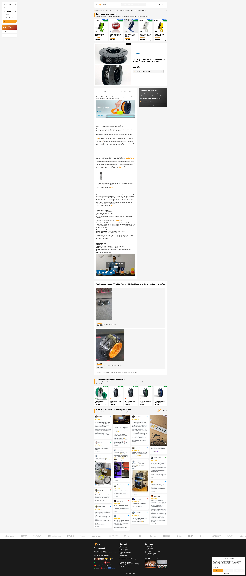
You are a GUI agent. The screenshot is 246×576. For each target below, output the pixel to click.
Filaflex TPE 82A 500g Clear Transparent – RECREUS (145, 35)
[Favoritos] (160, 4)
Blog (120, 546)
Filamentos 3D (9, 7)
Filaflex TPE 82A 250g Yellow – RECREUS (159, 35)
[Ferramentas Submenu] (15, 11)
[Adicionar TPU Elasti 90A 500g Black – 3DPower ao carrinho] (121, 398)
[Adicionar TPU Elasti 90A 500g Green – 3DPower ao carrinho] (151, 398)
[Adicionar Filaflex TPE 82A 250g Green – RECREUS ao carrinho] (106, 31)
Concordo (116, 266)
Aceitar (218, 570)
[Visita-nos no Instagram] (157, 558)
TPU (98, 138)
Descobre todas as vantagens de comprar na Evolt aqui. (150, 105)
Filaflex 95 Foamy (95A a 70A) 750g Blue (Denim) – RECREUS (130, 35)
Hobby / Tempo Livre (10, 17)
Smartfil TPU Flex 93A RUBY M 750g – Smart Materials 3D (115, 35)
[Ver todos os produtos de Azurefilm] (137, 53)
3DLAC (101, 184)
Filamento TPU (115, 10)
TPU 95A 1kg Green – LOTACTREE (99, 402)
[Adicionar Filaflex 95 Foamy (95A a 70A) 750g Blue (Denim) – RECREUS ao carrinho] (136, 31)
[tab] (105, 91)
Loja (96, 10)
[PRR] (104, 568)
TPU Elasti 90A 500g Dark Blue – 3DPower (160, 402)
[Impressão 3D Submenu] (15, 4)
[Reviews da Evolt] (104, 559)
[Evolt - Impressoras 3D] (103, 5)
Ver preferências (239, 570)
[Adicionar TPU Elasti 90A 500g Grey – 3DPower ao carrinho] (136, 398)
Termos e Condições (123, 547)
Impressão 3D (8, 4)
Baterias (7, 14)
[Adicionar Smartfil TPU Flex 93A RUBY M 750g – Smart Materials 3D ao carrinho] (121, 31)
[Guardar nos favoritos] (166, 10)
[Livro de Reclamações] (107, 562)
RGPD (120, 553)
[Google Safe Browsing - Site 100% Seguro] (98, 562)
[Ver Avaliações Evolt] (130, 473)
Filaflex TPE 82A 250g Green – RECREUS (99, 35)
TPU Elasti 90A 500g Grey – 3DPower (130, 402)
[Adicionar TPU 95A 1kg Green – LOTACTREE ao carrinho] (106, 398)
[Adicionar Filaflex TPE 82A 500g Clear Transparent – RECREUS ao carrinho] (151, 31)
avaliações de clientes (143, 57)
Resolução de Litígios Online (125, 552)
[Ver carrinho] (162, 4)
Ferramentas (8, 11)
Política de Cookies (227, 573)
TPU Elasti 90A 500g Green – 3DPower (145, 402)
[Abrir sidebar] (96, 4)
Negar (228, 570)
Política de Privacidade (123, 549)
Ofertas (7, 21)
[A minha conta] (164, 5)
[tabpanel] (115, 186)
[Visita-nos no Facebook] (155, 558)
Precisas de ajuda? (10, 31)
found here (118, 220)
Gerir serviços (215, 567)
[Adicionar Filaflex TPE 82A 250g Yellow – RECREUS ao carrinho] (166, 31)
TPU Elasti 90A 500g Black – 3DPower (115, 402)
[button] (113, 54)
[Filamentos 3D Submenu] (15, 8)
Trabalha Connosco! (123, 555)
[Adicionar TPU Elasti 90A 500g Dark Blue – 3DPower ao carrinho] (166, 398)
